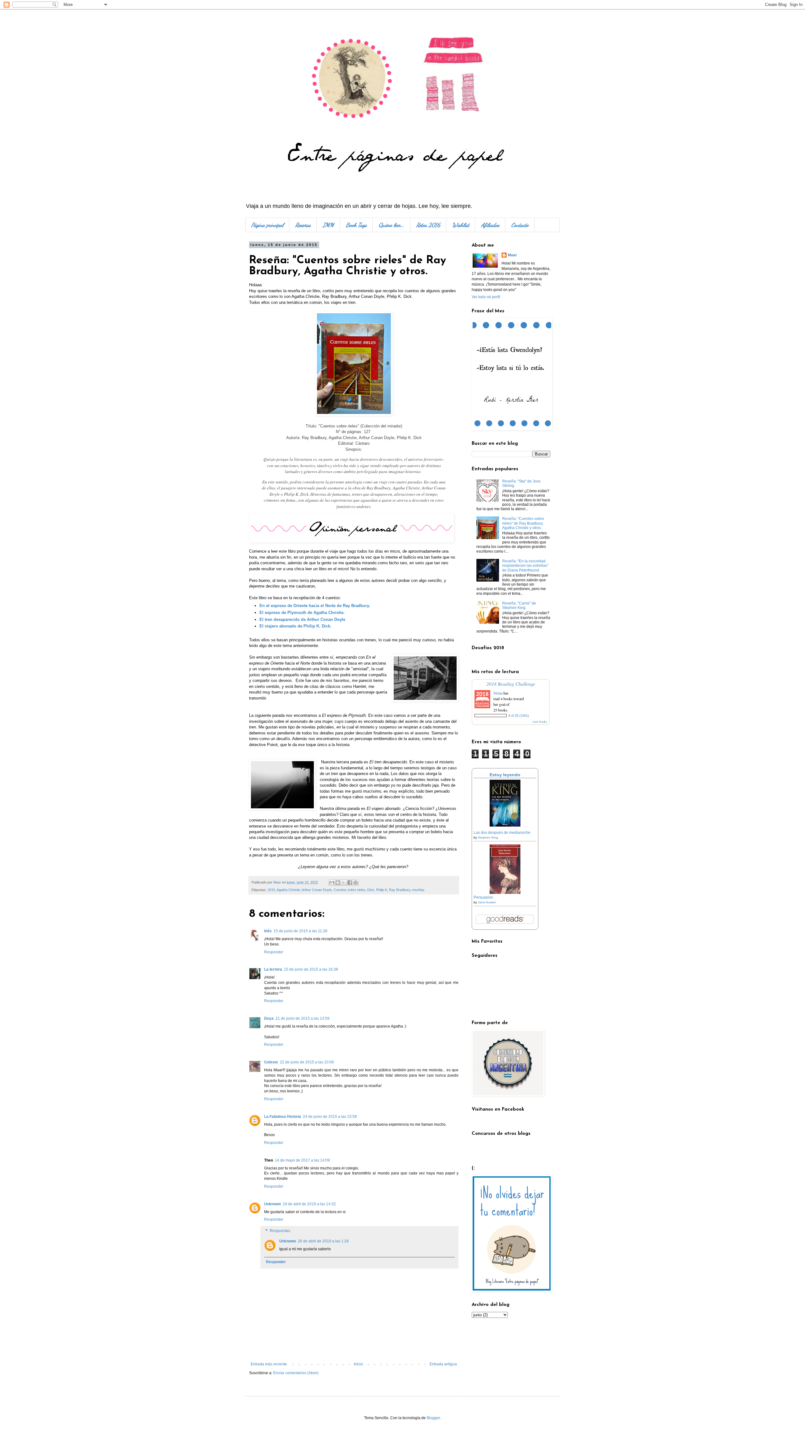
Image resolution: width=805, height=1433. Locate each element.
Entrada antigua (443, 1364)
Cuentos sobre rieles (349, 890)
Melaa (497, 692)
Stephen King (488, 837)
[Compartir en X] (344, 882)
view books (539, 721)
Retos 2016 (428, 224)
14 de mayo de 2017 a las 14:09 (302, 1160)
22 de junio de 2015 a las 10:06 (307, 1062)
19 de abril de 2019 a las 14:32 (309, 1204)
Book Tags (356, 224)
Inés (268, 931)
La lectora (273, 969)
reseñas (418, 890)
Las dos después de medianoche (502, 832)
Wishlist (460, 224)
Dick (370, 890)
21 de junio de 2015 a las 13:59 (302, 1018)
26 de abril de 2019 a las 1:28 (323, 1241)
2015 (271, 890)
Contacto (520, 224)
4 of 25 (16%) (518, 715)
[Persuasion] (505, 892)
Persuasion (483, 897)
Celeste (271, 1062)
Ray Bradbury (399, 890)
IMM (328, 224)
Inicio (358, 1364)
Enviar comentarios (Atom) (296, 1373)
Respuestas (280, 1231)
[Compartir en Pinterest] (356, 882)
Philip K (381, 890)
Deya (269, 1018)
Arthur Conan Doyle (317, 890)
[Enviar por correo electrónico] (332, 882)
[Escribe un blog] (338, 882)
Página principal (267, 224)
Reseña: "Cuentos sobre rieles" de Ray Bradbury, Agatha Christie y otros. (523, 523)
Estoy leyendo (505, 774)
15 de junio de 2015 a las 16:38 (311, 969)
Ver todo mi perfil (486, 297)
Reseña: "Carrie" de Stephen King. (519, 605)
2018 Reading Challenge (510, 683)
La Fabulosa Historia (282, 1116)
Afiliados (490, 224)
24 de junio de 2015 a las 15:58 (330, 1116)
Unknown (272, 1204)
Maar (512, 255)
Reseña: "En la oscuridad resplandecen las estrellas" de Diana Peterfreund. (525, 565)
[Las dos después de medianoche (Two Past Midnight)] (505, 825)
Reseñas (303, 224)
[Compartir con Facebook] (350, 882)
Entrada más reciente (269, 1364)
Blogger (433, 1418)
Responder (273, 952)
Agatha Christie (288, 890)
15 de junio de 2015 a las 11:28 (300, 931)
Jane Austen (487, 902)
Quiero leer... (391, 224)
